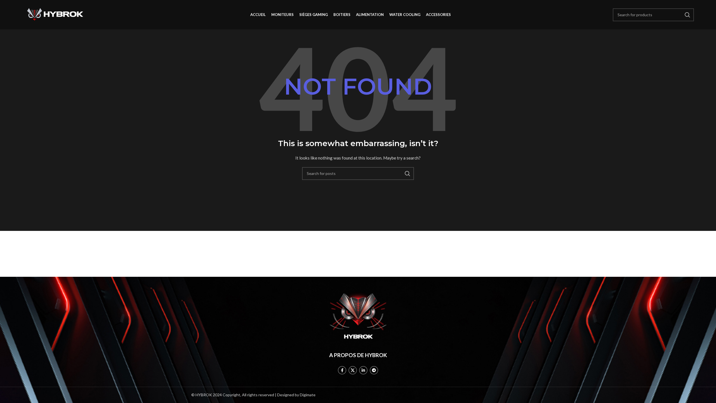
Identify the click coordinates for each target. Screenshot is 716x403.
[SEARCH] (407, 173)
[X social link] (352, 370)
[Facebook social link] (342, 370)
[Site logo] (55, 14)
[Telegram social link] (374, 370)
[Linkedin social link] (363, 370)
